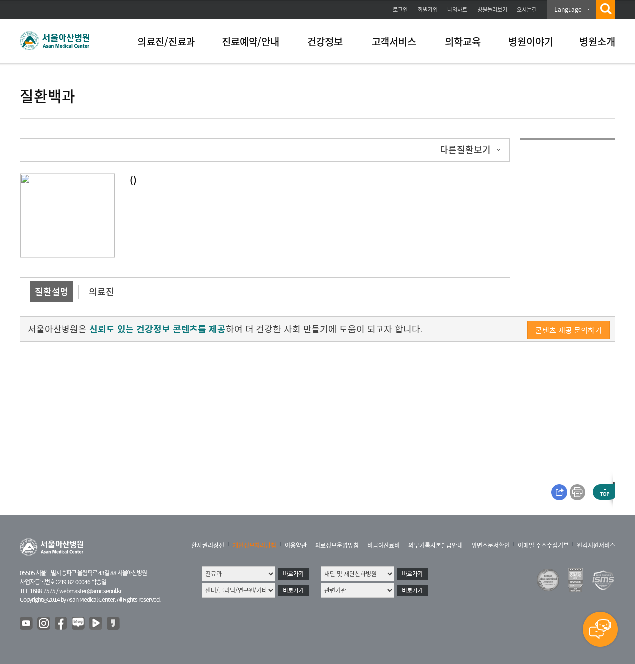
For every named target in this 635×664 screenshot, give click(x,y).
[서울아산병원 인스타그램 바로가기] (44, 624)
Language (568, 9)
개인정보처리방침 (254, 545)
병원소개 (597, 41)
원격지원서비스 (596, 545)
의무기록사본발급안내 (435, 545)
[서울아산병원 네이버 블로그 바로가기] (79, 624)
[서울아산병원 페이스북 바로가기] (61, 624)
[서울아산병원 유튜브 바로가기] (27, 624)
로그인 (400, 9)
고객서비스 (394, 41)
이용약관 (296, 545)
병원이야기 (530, 41)
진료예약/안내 (250, 41)
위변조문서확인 (490, 545)
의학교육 (463, 41)
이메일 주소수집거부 (543, 545)
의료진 (101, 291)
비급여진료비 (383, 545)
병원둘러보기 (492, 9)
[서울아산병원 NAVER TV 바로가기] (96, 624)
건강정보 (325, 41)
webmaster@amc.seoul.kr (90, 590)
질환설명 (51, 291)
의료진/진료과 (166, 41)
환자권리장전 (207, 545)
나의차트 (457, 9)
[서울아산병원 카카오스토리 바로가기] (114, 624)
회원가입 (428, 9)
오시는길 (527, 9)
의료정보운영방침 (337, 545)
